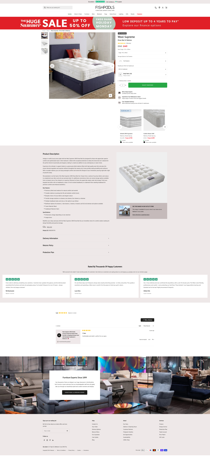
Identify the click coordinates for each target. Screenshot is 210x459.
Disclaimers (86, 450)
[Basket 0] (166, 7)
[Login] (162, 7)
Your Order (95, 426)
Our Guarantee (96, 434)
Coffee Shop (126, 440)
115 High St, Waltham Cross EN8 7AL (57, 447)
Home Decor (113, 14)
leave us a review (128, 272)
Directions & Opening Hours (74, 392)
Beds (93, 14)
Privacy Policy (71, 450)
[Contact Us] (156, 8)
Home (43, 30)
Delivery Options (96, 429)
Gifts (127, 14)
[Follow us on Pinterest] (50, 440)
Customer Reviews (128, 429)
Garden (70, 14)
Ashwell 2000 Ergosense (126, 133)
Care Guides (95, 437)
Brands (132, 14)
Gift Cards (161, 437)
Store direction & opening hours (140, 214)
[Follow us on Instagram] (47, 440)
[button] (110, 95)
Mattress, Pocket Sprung (126, 136)
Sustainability (126, 437)
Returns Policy (95, 432)
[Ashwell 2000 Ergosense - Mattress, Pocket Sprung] (131, 120)
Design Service (163, 426)
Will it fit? (49, 227)
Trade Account (163, 432)
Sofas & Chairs (78, 14)
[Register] (67, 430)
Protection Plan (163, 429)
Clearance (139, 14)
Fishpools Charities (128, 432)
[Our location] (159, 7)
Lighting (121, 14)
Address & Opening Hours (130, 426)
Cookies (79, 450)
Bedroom (99, 14)
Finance (161, 424)
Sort (140, 326)
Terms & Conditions (61, 450)
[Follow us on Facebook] (44, 440)
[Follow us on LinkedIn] (52, 440)
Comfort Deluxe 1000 (148, 133)
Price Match (162, 434)
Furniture (86, 14)
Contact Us (95, 424)
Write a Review (149, 320)
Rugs (106, 14)
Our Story (125, 424)
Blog (93, 440)
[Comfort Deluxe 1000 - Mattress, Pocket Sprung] (154, 120)
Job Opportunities (127, 434)
